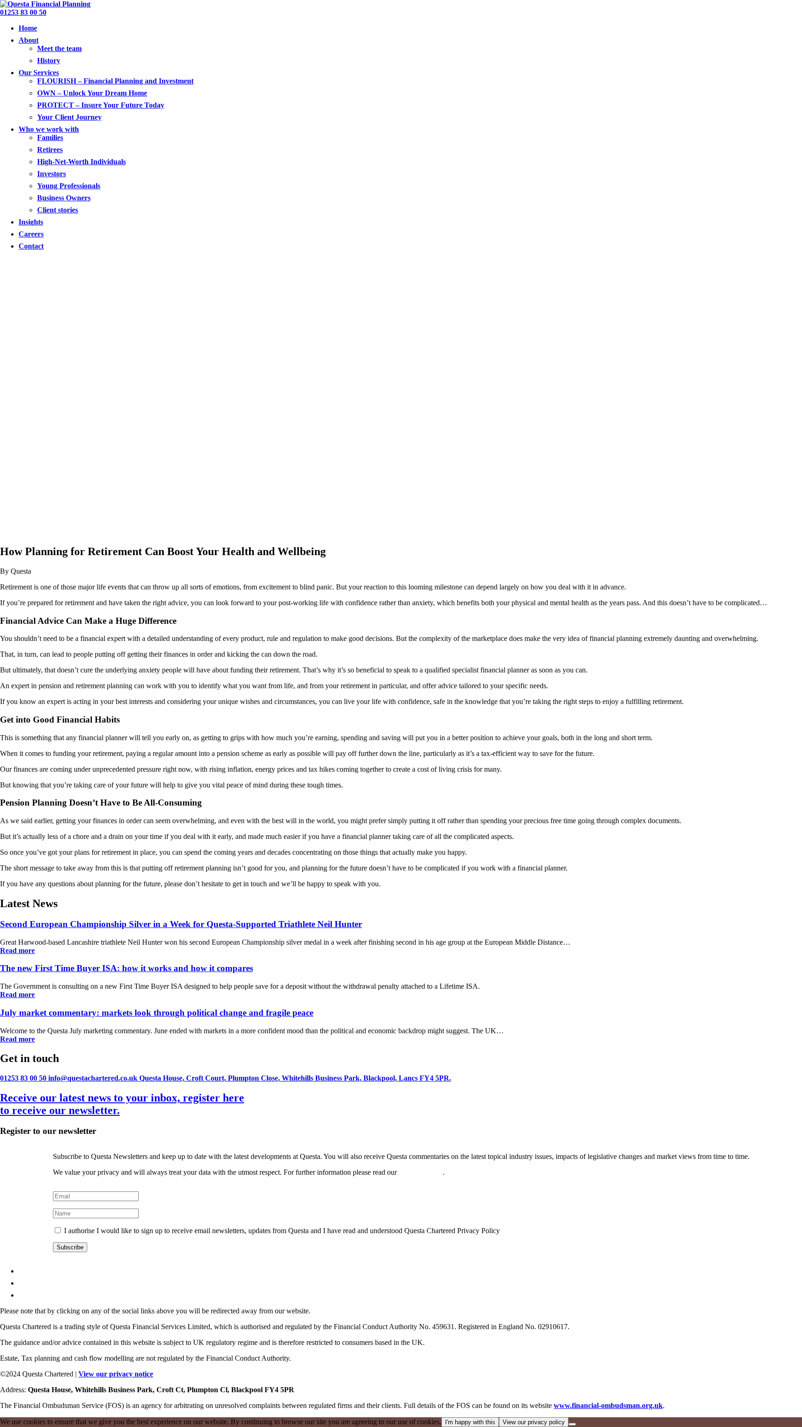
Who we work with (49, 129)
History (48, 60)
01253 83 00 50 (23, 12)
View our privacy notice (115, 1374)
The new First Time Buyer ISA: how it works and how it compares (126, 968)
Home (28, 28)
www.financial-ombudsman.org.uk (608, 1405)
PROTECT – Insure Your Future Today (100, 105)
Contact (31, 246)
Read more (17, 950)
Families (50, 137)
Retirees (50, 150)
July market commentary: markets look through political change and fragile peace (156, 1012)
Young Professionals (68, 186)
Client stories (57, 210)
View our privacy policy (534, 1422)
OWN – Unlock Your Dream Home (92, 93)
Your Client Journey (69, 117)
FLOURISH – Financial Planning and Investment (115, 81)
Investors (51, 174)
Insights (31, 222)
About (29, 40)
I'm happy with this (470, 1422)
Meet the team (59, 48)
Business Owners (64, 198)
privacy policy (421, 1172)
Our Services (39, 73)
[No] (572, 1424)
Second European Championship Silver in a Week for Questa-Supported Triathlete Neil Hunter (181, 924)
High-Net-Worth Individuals (81, 162)
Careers (31, 234)
